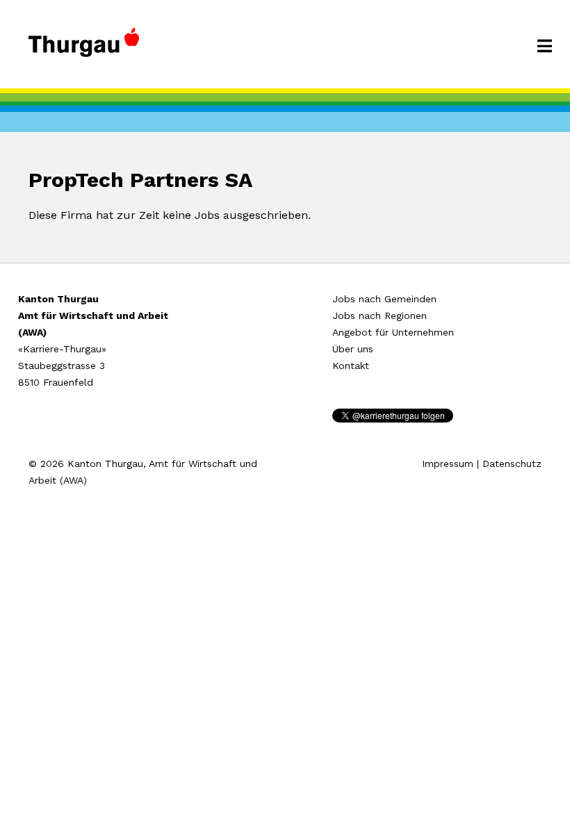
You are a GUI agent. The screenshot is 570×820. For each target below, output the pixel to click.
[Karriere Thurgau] (83, 48)
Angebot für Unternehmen (393, 332)
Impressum (447, 463)
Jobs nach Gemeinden (384, 298)
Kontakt (350, 365)
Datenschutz (512, 463)
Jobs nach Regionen (379, 315)
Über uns (352, 348)
